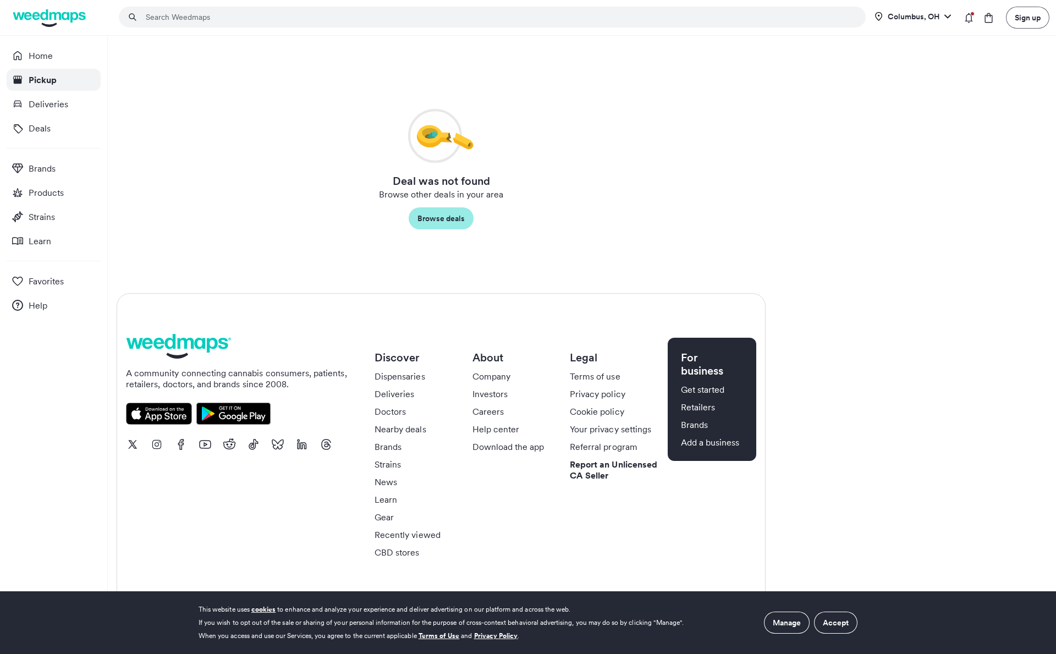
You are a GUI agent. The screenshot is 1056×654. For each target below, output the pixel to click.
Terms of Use (439, 635)
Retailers (698, 407)
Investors (490, 393)
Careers (488, 411)
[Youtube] (205, 444)
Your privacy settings (610, 429)
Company (491, 376)
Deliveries (395, 393)
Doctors (390, 411)
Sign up (1028, 18)
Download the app (508, 446)
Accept (836, 623)
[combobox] (498, 17)
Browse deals (441, 218)
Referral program (603, 446)
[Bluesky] (278, 444)
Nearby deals (400, 429)
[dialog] (528, 622)
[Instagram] (157, 444)
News (386, 481)
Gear (384, 517)
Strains (388, 464)
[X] (133, 444)
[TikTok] (254, 444)
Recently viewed (408, 534)
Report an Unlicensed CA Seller (613, 470)
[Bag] (989, 18)
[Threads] (326, 444)
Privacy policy (597, 393)
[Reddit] (229, 444)
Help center (496, 429)
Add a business (710, 442)
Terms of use (595, 376)
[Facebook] (181, 444)
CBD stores (397, 552)
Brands (388, 446)
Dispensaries (400, 376)
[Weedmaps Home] (50, 18)
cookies (263, 609)
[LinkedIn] (302, 444)
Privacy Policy (496, 635)
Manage (787, 623)
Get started (703, 389)
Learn (386, 499)
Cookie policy (597, 411)
